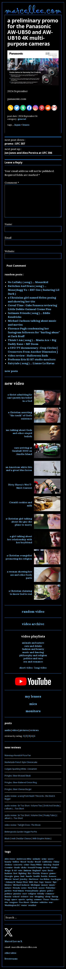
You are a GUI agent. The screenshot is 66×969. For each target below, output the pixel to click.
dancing (47, 864)
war (51, 902)
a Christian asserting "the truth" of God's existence (20, 415)
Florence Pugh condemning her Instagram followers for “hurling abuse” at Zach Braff (34, 332)
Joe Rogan (56, 879)
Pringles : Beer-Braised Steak (18, 775)
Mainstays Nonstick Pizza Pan (18, 755)
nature (8, 888)
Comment (12, 182)
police (50, 890)
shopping (39, 896)
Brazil (38, 861)
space (14, 899)
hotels (44, 876)
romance (49, 893)
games (52, 873)
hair (23, 876)
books (30, 861)
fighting (22, 873)
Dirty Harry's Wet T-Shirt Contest (20, 486)
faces (50, 870)
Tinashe (54, 899)
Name (8, 224)
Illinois (8, 879)
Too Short (24, 902)
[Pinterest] (42, 108)
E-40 (14, 870)
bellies (16, 861)
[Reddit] (48, 108)
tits (6, 902)
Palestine (50, 888)
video (15, 730)
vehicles (44, 902)
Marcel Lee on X (13, 941)
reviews (34, 730)
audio (8, 730)
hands (29, 876)
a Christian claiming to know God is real (20, 592)
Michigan (35, 885)
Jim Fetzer (33, 879)
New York (32, 888)
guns (16, 876)
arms (44, 859)
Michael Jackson (21, 885)
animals (36, 859)
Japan (17, 124)
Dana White (36, 864)
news (23, 888)
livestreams (11, 958)
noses (42, 888)
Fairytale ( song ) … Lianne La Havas (31, 363)
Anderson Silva (23, 859)
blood (23, 861)
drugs (8, 870)
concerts (17, 864)
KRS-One (33, 882)
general (22, 119)
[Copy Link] (10, 108)
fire (29, 873)
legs (41, 882)
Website (9, 251)
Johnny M (10, 882)
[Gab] (23, 108)
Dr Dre (46, 867)
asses (51, 859)
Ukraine (34, 902)
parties (8, 890)
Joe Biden (44, 879)
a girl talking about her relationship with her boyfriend (19, 539)
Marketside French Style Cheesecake (21, 762)
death (17, 867)
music (52, 885)
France (44, 873)
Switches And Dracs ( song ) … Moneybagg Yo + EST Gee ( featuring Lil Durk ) (33, 289)
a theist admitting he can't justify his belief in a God (19, 397)
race (24, 893)
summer (38, 899)
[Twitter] (17, 108)
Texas (46, 899)
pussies (17, 893)
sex (31, 896)
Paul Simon (18, 890)
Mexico (8, 885)
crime (26, 864)
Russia (8, 896)
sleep (47, 896)
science (24, 896)
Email (8, 237)
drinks (54, 867)
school (16, 896)
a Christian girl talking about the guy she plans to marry (19, 521)
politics (8, 893)
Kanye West (22, 882)
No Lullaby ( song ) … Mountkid (28, 282)
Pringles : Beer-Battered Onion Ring (21, 782)
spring (29, 899)
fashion (8, 873)
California (47, 861)
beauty (8, 861)
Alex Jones (10, 859)
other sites (10, 953)
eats (20, 870)
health (36, 876)
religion (32, 893)
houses (52, 876)
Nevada (16, 888)
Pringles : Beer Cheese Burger (18, 789)
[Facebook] (29, 108)
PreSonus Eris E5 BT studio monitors (31, 359)
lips (54, 882)
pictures (24, 730)
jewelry (23, 879)
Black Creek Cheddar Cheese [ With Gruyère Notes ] (28, 838)
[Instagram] (35, 108)
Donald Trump (35, 867)
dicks (23, 867)
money (44, 885)
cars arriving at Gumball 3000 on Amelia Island (22, 451)
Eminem (27, 870)
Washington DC (12, 905)
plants (43, 890)
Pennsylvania (31, 890)
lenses (26, 124)
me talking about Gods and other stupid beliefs (19, 433)
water (24, 905)
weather (32, 905)
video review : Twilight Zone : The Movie (23, 825)
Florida (36, 873)
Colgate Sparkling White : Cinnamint (21, 769)
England (37, 870)
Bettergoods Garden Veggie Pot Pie (21, 831)
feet (15, 873)
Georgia (9, 876)
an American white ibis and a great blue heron (19, 469)
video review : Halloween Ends (28, 355)
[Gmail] (54, 108)
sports (21, 899)
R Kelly (40, 893)
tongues (13, 902)
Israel (16, 879)
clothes (8, 864)
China (56, 861)
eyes (44, 870)
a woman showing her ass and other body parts (19, 574)
